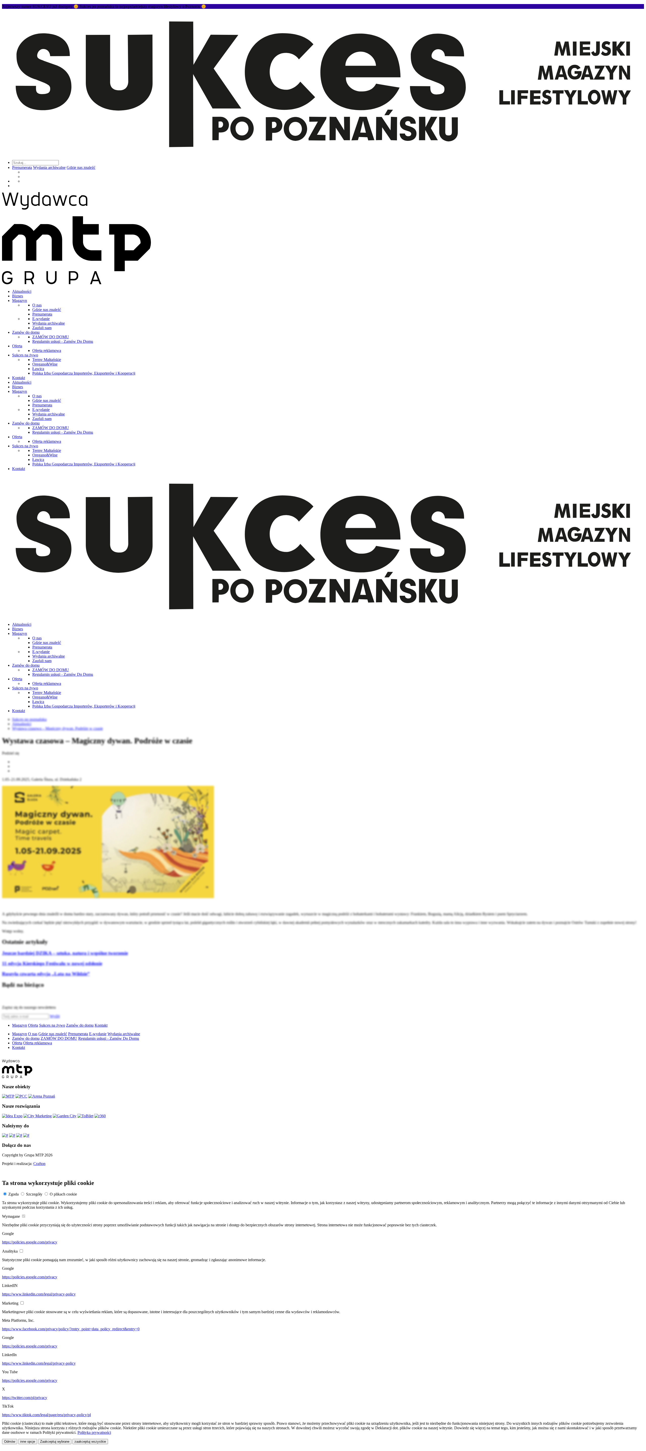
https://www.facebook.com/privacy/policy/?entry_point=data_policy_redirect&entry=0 (71, 1329)
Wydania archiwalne (49, 167)
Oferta (17, 346)
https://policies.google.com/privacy (29, 1242)
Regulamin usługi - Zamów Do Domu (62, 341)
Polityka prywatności (94, 1432)
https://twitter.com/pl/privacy (24, 1397)
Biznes (17, 296)
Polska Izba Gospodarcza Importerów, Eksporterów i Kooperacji (83, 373)
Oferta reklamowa (46, 350)
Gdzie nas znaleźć (81, 167)
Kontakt (18, 378)
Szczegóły (34, 1194)
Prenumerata (22, 167)
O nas (37, 305)
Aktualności (21, 291)
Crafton (39, 1163)
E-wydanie (41, 319)
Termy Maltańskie (46, 359)
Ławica (38, 369)
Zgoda (13, 1194)
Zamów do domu (26, 332)
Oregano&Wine (45, 364)
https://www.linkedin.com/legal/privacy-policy (39, 1294)
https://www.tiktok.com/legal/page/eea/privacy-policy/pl (46, 1415)
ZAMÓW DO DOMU (50, 337)
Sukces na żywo (25, 355)
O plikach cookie (63, 1194)
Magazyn (19, 300)
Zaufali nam (41, 328)
